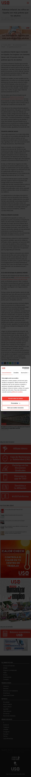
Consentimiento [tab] (6, 372)
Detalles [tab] (16, 372)
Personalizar (14, 403)
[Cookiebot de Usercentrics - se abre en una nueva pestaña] (22, 368)
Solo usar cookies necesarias (15, 407)
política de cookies (17, 392)
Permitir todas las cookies (15, 398)
